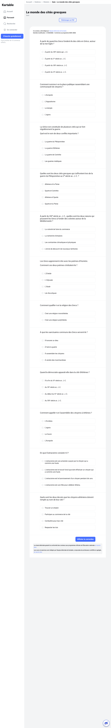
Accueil (10, 11)
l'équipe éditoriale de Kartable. (58, 31)
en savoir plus (38, 552)
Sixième (37, 2)
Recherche (11, 24)
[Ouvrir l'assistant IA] (106, 723)
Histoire (46, 2)
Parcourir (10, 18)
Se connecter (12, 30)
